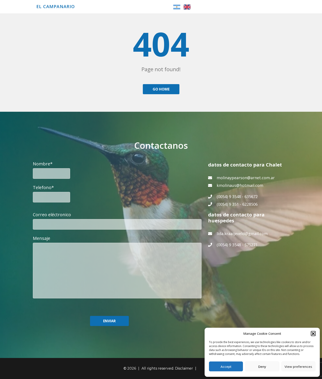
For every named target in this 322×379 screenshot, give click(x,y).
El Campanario (55, 6)
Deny (262, 366)
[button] (313, 333)
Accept (226, 366)
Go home (161, 89)
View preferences (298, 366)
